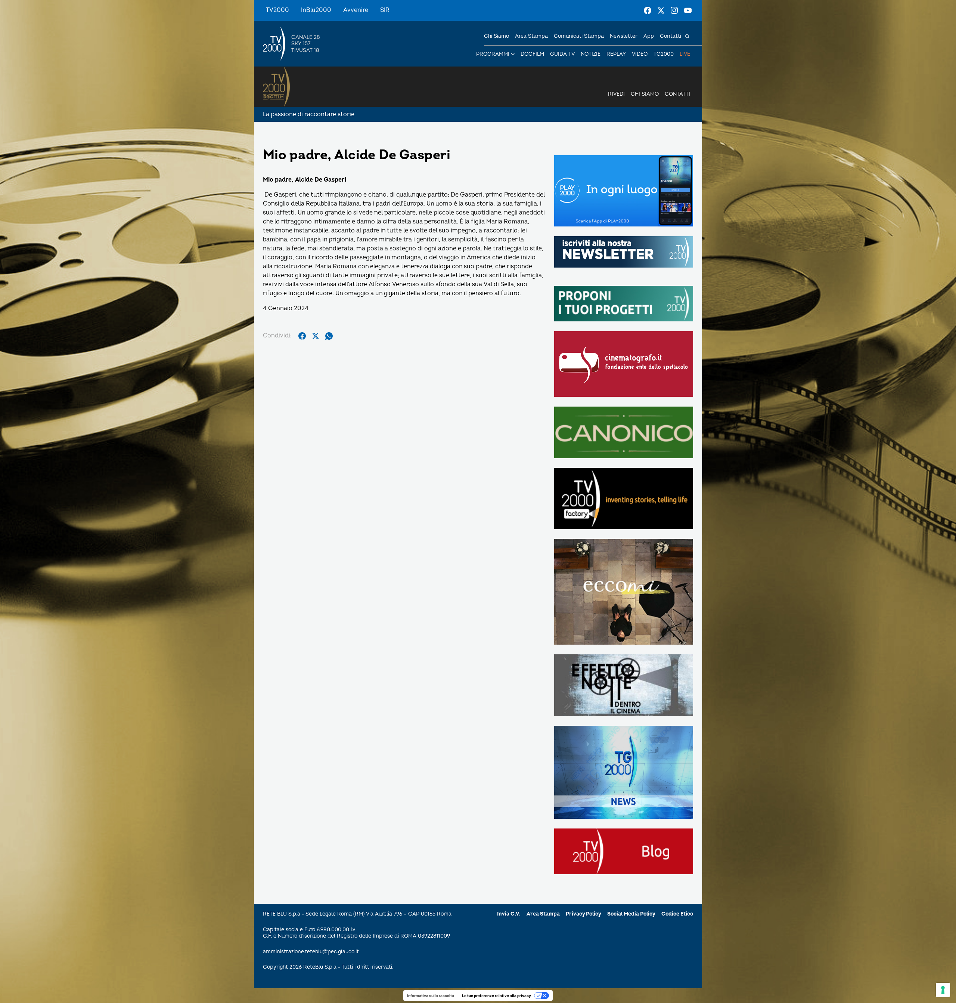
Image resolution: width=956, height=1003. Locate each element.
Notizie (590, 54)
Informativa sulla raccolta (430, 995)
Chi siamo (496, 36)
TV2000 (277, 10)
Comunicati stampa (579, 36)
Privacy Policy (583, 914)
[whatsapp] (329, 336)
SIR (384, 10)
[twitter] (315, 336)
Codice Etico (677, 914)
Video (640, 54)
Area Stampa (543, 914)
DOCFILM (532, 54)
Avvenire (355, 10)
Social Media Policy (631, 914)
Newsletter (623, 36)
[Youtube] (688, 10)
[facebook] (302, 336)
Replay (616, 54)
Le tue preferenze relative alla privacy (496, 995)
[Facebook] (647, 10)
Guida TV (562, 54)
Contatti (670, 36)
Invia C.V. (509, 914)
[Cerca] (687, 36)
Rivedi (616, 94)
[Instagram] (674, 10)
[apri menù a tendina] (513, 54)
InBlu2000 (316, 10)
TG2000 (664, 54)
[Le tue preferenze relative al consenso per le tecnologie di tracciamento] (943, 990)
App (648, 36)
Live (685, 54)
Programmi (492, 54)
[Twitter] (661, 10)
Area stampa (531, 36)
